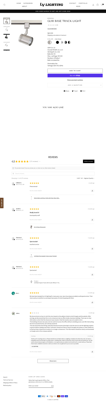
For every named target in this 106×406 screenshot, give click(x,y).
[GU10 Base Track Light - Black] (14, 144)
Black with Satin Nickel (65, 42)
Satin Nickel (49, 42)
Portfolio (83, 3)
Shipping (50, 35)
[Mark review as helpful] (92, 190)
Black (57, 42)
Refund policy (7, 385)
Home (19, 3)
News (78, 6)
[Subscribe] (52, 386)
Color (54, 39)
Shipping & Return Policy (10, 382)
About (24, 6)
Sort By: (80, 178)
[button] (40, 161)
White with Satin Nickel (61, 42)
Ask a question (75, 85)
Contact (72, 3)
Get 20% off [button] (1, 203)
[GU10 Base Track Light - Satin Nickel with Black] (20, 144)
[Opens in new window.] (14, 294)
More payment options (75, 80)
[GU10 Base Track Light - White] (12, 144)
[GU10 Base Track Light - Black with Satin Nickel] (18, 144)
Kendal (51, 18)
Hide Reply (33, 336)
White (53, 42)
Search (5, 377)
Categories (28, 3)
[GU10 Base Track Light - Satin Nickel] (9, 144)
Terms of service (8, 380)
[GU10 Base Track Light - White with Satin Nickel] (16, 144)
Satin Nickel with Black (69, 42)
